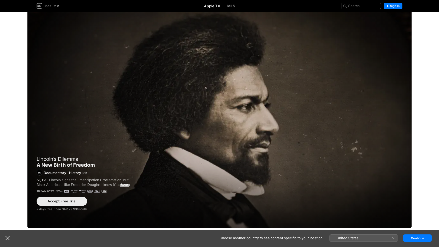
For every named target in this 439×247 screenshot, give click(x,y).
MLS (231, 6)
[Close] (7, 238)
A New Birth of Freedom (219, 120)
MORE (124, 185)
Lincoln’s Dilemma (57, 159)
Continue (417, 238)
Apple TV (212, 6)
